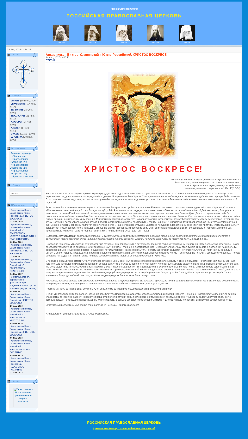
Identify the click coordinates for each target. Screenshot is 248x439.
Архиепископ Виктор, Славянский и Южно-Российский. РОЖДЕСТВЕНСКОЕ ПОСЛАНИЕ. (21, 346)
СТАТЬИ (50, 60)
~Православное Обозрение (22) (19, 160)
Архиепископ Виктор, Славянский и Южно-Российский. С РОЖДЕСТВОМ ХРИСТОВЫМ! (21, 265)
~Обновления (18, 156)
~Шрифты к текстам (22, 176)
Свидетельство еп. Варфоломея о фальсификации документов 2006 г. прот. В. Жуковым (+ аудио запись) (23, 283)
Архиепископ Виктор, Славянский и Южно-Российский (124, 428)
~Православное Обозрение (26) (19, 172)
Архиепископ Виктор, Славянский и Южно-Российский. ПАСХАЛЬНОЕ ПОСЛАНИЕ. (21, 364)
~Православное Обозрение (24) (19, 166)
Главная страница (21, 153)
